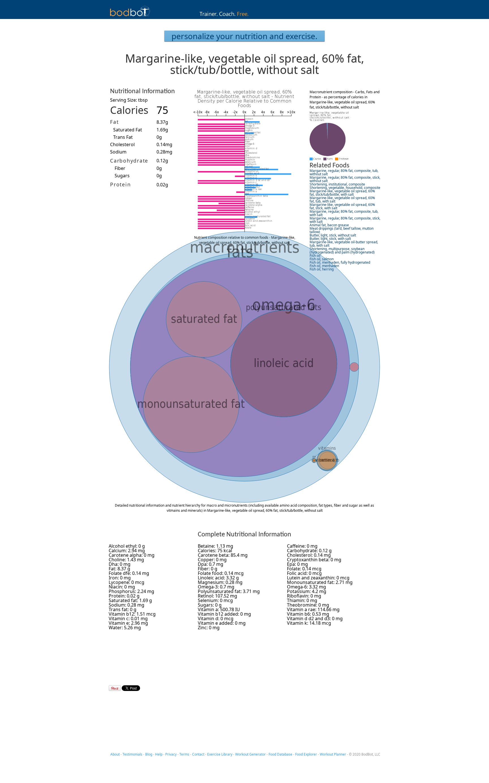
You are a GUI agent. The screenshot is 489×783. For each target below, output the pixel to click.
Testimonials (132, 754)
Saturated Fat (127, 130)
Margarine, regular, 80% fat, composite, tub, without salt (344, 172)
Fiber (120, 168)
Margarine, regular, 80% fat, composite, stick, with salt (345, 220)
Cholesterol (122, 144)
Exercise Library (219, 754)
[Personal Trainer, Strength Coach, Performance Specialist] (244, 17)
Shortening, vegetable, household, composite (345, 187)
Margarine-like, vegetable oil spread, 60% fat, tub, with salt (342, 199)
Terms (184, 754)
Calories (129, 110)
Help (158, 754)
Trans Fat (123, 137)
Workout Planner (333, 754)
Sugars (122, 175)
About (115, 754)
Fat (114, 121)
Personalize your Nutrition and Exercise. (244, 36)
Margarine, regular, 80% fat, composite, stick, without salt (345, 179)
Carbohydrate (129, 160)
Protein (120, 184)
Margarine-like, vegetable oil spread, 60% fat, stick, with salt (342, 206)
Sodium (118, 152)
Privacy (171, 754)
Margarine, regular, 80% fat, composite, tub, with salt (344, 213)
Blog (148, 754)
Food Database (280, 754)
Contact (198, 754)
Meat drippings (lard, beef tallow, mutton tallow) (342, 230)
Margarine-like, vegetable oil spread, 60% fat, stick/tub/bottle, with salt (342, 193)
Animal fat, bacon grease (329, 225)
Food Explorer (306, 754)
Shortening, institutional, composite (337, 184)
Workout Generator (250, 754)
